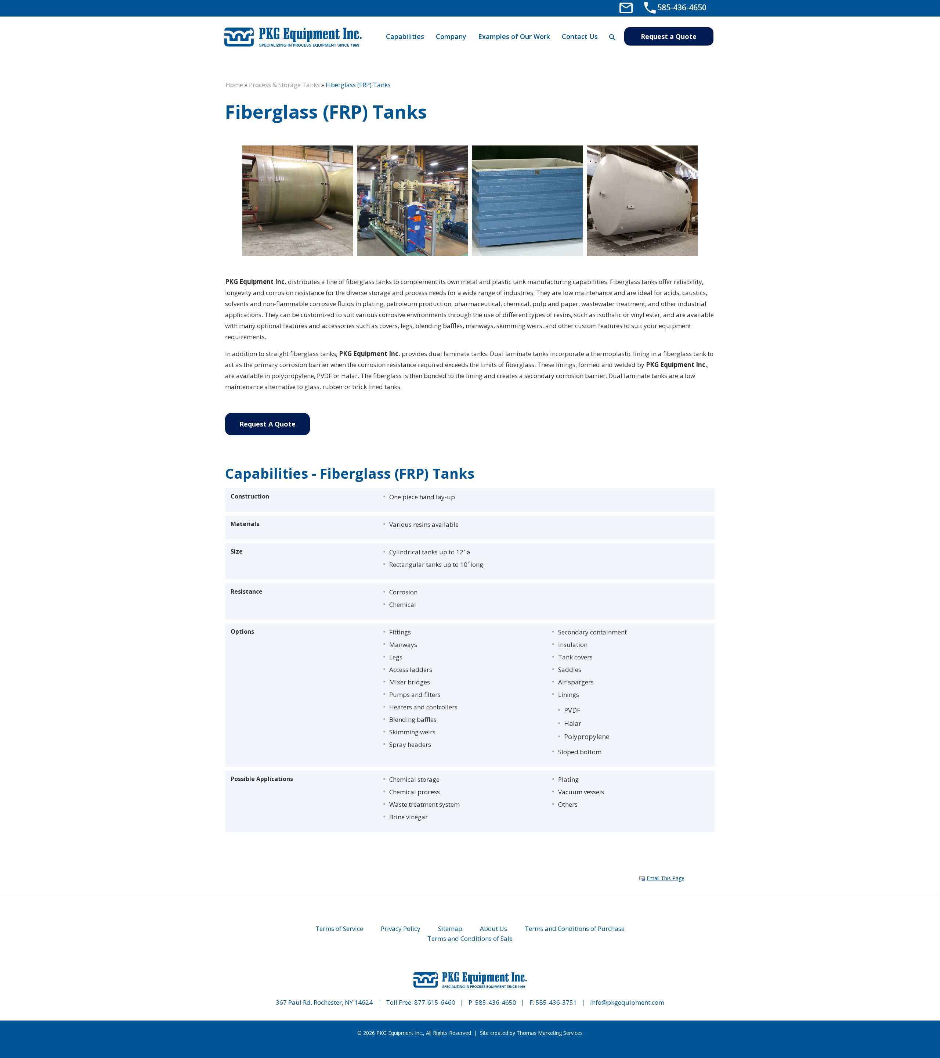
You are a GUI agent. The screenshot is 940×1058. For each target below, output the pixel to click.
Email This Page (665, 878)
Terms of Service (339, 928)
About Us (493, 928)
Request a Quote (669, 36)
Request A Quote (267, 424)
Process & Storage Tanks (284, 84)
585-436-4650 (495, 1002)
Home (234, 84)
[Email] (626, 7)
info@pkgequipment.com (627, 1002)
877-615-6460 (434, 1002)
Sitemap (450, 928)
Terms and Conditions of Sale (470, 938)
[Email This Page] (642, 879)
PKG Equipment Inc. (399, 1032)
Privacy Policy (400, 928)
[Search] (612, 37)
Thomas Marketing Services (550, 1032)
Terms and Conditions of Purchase (575, 928)
